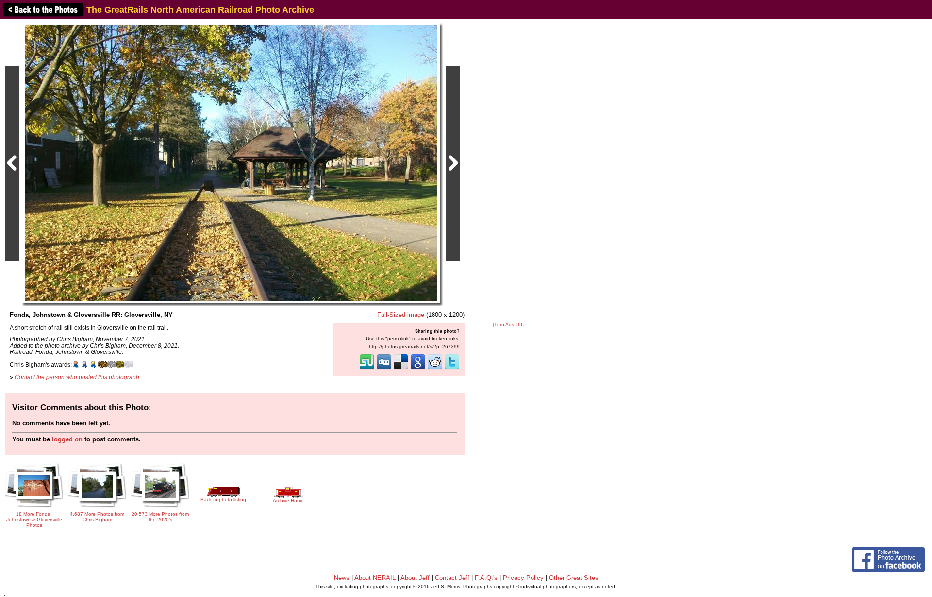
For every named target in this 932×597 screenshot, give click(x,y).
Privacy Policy (523, 577)
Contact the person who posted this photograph (77, 377)
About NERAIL (375, 577)
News (342, 577)
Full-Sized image (400, 314)
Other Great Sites (574, 577)
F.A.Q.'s (486, 577)
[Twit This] (452, 368)
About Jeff (415, 577)
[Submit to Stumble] (367, 368)
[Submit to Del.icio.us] (401, 368)
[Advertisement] (508, 171)
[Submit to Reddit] (435, 368)
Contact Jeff (452, 577)
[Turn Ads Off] (508, 324)
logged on (67, 439)
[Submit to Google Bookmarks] (418, 368)
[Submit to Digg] (384, 368)
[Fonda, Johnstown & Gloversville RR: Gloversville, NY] (231, 162)
